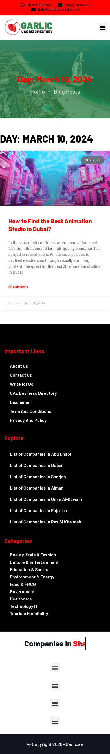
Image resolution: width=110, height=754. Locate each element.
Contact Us (21, 375)
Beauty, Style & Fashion (33, 554)
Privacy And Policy (28, 420)
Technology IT (24, 606)
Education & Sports (29, 569)
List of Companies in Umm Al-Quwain (46, 499)
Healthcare (21, 598)
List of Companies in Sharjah (38, 476)
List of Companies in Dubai (36, 465)
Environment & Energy (32, 576)
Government (22, 591)
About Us (19, 366)
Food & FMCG (23, 584)
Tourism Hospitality (29, 613)
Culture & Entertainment (34, 562)
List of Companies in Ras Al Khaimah (45, 521)
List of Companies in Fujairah (38, 510)
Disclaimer (20, 402)
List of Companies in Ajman (36, 487)
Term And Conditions (30, 411)
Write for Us (21, 384)
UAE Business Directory (33, 393)
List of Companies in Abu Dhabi (40, 454)
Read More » (18, 287)
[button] (102, 27)
